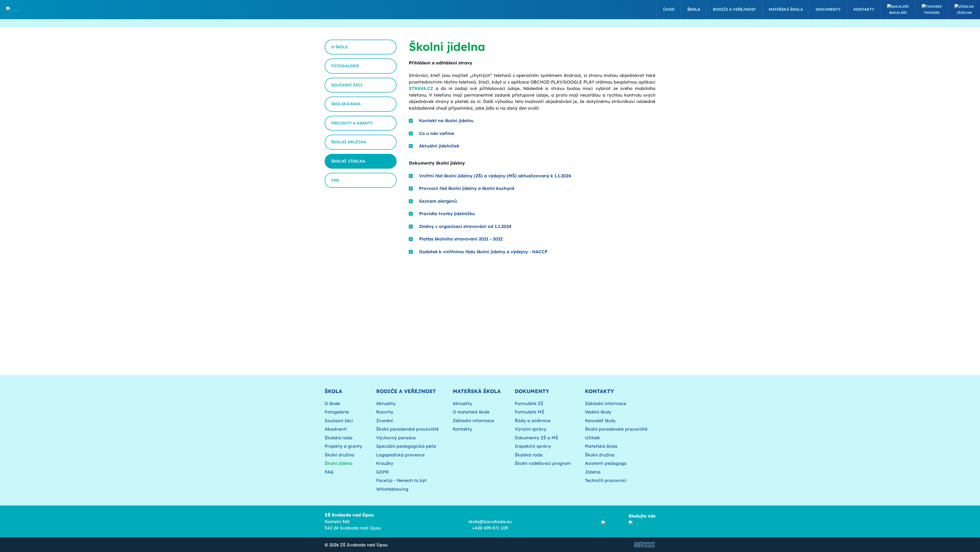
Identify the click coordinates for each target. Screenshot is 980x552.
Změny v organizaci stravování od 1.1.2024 (465, 226)
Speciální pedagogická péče (406, 446)
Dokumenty (828, 9)
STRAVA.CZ (421, 88)
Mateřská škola (786, 9)
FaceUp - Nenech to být (401, 480)
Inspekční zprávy (533, 446)
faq (335, 180)
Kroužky (384, 463)
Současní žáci (347, 85)
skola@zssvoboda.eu (490, 521)
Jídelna (964, 12)
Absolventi (336, 429)
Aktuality (386, 403)
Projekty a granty (352, 123)
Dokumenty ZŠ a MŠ (536, 437)
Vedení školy (598, 412)
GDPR (382, 472)
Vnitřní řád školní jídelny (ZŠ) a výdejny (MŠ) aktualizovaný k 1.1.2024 (495, 175)
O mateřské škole (471, 412)
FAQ (329, 472)
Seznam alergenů (438, 201)
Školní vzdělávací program (543, 463)
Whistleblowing (392, 489)
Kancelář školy (600, 420)
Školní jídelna (348, 161)
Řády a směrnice (532, 420)
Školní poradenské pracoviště (407, 429)
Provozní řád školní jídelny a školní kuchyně (466, 188)
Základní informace (473, 420)
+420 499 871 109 (490, 528)
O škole (339, 46)
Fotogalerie (345, 65)
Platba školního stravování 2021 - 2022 (461, 238)
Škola (693, 9)
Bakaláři (898, 12)
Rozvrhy (384, 412)
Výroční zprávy (530, 429)
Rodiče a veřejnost (734, 9)
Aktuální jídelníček (439, 145)
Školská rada (346, 103)
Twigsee (932, 12)
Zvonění (384, 420)
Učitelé (592, 437)
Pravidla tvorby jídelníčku (447, 213)
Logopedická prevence (400, 454)
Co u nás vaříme (436, 133)
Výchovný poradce (396, 437)
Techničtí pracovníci (606, 480)
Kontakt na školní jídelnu (446, 120)
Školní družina (348, 142)
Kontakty (863, 9)
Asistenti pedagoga (606, 463)
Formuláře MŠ (529, 412)
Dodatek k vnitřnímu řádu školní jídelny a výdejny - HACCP (483, 251)
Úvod (669, 9)
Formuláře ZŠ (529, 403)
